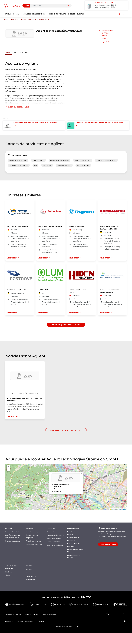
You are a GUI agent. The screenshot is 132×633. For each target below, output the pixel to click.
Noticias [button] (7, 14)
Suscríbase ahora (108, 544)
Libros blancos (31, 576)
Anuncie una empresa (33, 541)
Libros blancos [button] (38, 14)
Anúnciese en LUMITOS (13, 615)
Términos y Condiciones (25, 621)
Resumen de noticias (12, 541)
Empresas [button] (16, 14)
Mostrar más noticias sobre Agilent (66, 430)
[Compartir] (119, 14)
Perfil (8, 52)
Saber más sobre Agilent (18, 107)
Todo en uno (30, 579)
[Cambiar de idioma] (124, 14)
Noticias (28, 52)
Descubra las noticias (12, 532)
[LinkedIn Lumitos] (125, 621)
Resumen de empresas (34, 544)
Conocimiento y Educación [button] (58, 14)
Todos (26, 6)
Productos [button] (26, 14)
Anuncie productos (53, 542)
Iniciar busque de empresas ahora (66, 325)
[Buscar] (69, 6)
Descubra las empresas (34, 532)
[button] (66, 496)
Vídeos (7, 575)
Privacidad (40, 621)
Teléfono (105, 39)
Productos (18, 52)
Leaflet (113, 509)
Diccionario (9, 572)
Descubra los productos (55, 532)
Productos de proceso (54, 538)
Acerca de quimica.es (49, 615)
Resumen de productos (55, 545)
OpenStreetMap (121, 509)
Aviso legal (9, 621)
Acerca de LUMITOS (31, 615)
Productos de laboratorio (55, 535)
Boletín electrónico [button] (79, 14)
